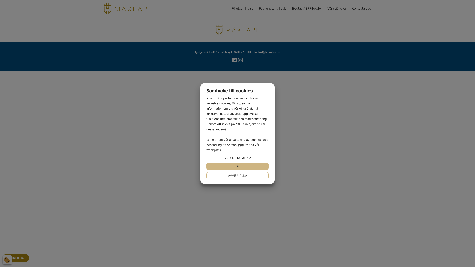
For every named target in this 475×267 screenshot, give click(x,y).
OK (237, 166)
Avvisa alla (237, 175)
